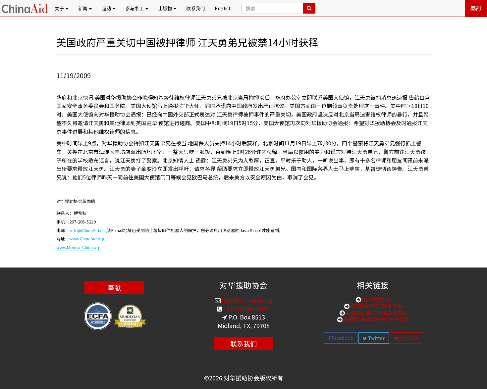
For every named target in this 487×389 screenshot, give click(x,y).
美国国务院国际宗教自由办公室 (375, 319)
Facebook (342, 338)
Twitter (376, 338)
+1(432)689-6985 (246, 308)
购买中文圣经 (375, 299)
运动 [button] (107, 8)
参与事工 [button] (135, 8)
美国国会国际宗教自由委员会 (375, 312)
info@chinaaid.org (246, 300)
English (223, 8)
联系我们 (195, 8)
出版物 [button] (165, 8)
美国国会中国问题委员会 (376, 306)
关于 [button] (60, 8)
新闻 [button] (83, 8)
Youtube (408, 338)
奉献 (476, 8)
